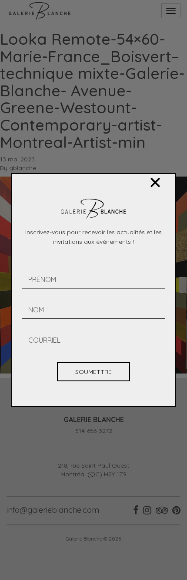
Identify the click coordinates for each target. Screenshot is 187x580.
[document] (93, 290)
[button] (155, 182)
